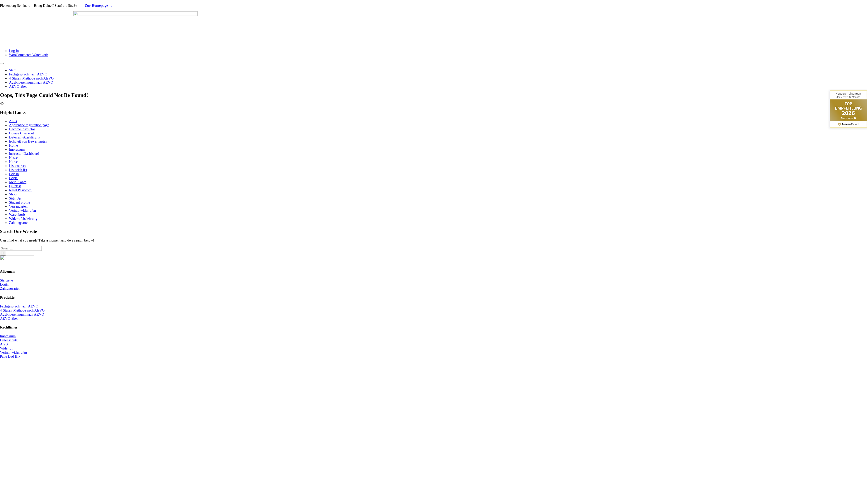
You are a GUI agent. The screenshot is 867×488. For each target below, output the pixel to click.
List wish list (18, 170)
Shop (12, 194)
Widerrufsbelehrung (23, 219)
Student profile (19, 202)
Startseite (6, 280)
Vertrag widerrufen (22, 210)
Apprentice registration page (29, 125)
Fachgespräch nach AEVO (19, 306)
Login (13, 178)
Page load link (10, 356)
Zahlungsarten (19, 223)
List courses (17, 166)
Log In (14, 174)
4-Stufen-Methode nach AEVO (22, 310)
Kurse (13, 162)
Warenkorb (17, 214)
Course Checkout (21, 133)
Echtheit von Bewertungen (28, 141)
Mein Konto (17, 182)
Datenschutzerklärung (24, 137)
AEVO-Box (9, 318)
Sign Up (15, 198)
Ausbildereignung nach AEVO (22, 314)
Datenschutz (9, 340)
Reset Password (20, 190)
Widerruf (6, 348)
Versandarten (18, 206)
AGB (13, 121)
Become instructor (22, 129)
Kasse (13, 158)
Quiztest (15, 186)
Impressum (17, 149)
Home (13, 145)
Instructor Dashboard (24, 153)
